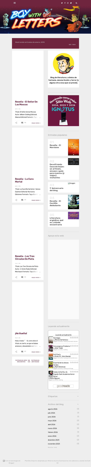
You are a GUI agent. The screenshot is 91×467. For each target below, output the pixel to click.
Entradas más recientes (21, 361)
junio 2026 (52, 417)
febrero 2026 (53, 432)
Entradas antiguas (35, 361)
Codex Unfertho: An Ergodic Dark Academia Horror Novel (64, 374)
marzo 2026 (52, 428)
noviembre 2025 (54, 444)
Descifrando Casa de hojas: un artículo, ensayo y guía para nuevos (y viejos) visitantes (57, 171)
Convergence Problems (61, 346)
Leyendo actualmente (63, 335)
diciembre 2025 (53, 440)
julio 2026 (51, 413)
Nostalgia (56, 338)
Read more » (36, 123)
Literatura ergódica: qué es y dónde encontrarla (56, 221)
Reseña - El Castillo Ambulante (55, 203)
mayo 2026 (52, 421)
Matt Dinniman (60, 367)
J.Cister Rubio (22, 209)
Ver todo (72, 44)
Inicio (29, 361)
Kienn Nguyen (55, 378)
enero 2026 (52, 436)
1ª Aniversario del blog (56, 189)
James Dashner (22, 131)
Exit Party (57, 354)
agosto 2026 (52, 409)
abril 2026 (51, 425)
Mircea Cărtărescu (61, 340)
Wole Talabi (59, 348)
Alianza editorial (23, 54)
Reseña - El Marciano (55, 146)
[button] (16, 123)
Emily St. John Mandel (63, 356)
